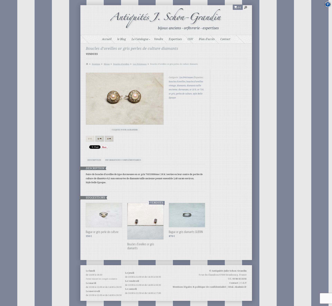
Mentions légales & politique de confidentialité (199, 287)
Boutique (96, 64)
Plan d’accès (207, 39)
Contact (225, 39)
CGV (190, 39)
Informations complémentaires (123, 160)
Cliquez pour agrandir (125, 130)
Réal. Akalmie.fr (237, 287)
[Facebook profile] (327, 4)
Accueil (107, 39)
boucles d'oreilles (177, 81)
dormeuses (183, 89)
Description (94, 160)
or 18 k (193, 89)
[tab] (94, 160)
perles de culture (184, 94)
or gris (172, 94)
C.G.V (243, 283)
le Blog (121, 39)
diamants (181, 85)
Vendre (158, 39)
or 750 (200, 89)
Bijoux (107, 64)
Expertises (175, 39)
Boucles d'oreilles (121, 64)
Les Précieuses (140, 64)
